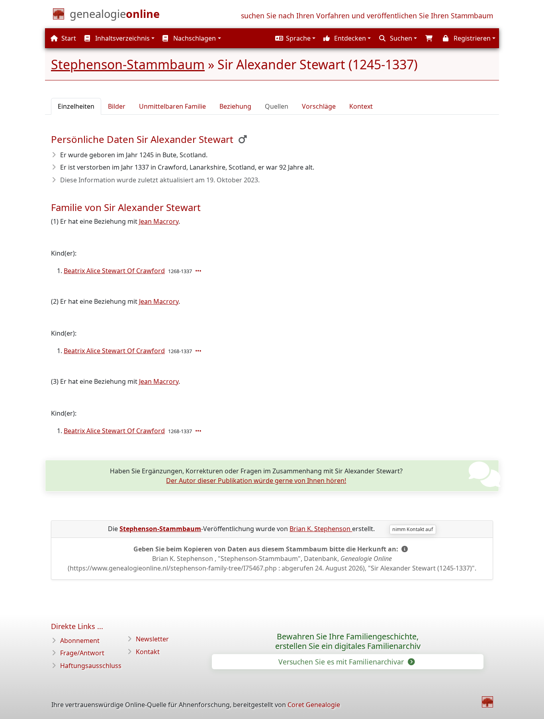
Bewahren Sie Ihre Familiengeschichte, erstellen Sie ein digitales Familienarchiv (348, 641)
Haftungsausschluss (90, 665)
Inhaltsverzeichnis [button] (122, 38)
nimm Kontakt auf (412, 529)
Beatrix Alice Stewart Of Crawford (114, 270)
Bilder (116, 106)
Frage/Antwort (82, 653)
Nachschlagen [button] (194, 38)
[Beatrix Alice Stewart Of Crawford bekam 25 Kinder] (199, 270)
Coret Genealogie (314, 704)
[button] (294, 38)
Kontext (361, 106)
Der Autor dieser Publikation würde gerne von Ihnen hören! (256, 480)
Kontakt (148, 651)
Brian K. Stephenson (321, 528)
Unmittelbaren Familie (172, 106)
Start (68, 38)
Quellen (276, 106)
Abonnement (80, 640)
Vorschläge (319, 106)
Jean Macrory (158, 221)
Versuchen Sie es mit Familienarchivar (342, 661)
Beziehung (235, 106)
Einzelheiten (76, 106)
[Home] (487, 701)
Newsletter (152, 639)
